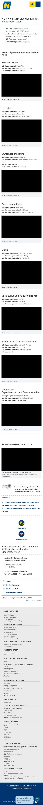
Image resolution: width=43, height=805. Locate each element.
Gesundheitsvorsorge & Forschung (13, 688)
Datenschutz (30, 786)
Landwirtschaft (8, 714)
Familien (6, 661)
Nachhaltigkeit (7, 732)
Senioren (6, 675)
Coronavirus (7, 683)
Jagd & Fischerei (8, 712)
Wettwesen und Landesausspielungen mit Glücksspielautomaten (21, 777)
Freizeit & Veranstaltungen (11, 653)
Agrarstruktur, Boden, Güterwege (13, 708)
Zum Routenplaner (13, 585)
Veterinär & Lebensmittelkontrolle (13, 717)
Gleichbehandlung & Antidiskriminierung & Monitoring (18, 664)
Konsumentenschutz (9, 670)
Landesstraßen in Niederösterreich (13, 748)
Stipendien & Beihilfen (9, 636)
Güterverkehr (7, 753)
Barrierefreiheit (14, 786)
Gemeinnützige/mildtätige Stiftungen (13, 621)
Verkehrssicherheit (9, 765)
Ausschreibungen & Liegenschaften (13, 773)
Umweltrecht (7, 736)
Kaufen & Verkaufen (9, 615)
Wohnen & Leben (8, 619)
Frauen (5, 663)
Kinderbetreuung (8, 668)
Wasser (5, 739)
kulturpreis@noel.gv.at (18, 572)
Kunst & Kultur (8, 702)
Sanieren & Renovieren (10, 617)
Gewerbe (6, 775)
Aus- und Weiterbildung (10, 627)
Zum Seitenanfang (35, 600)
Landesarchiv (7, 631)
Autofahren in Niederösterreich (12, 749)
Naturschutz (7, 734)
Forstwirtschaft (8, 710)
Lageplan (9, 581)
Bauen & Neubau (8, 614)
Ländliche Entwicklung (10, 715)
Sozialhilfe (6, 693)
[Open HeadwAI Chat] (37, 799)
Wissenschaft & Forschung (11, 638)
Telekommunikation (9, 646)
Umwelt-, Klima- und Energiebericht (13, 724)
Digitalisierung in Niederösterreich (13, 644)
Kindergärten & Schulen (10, 629)
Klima (5, 729)
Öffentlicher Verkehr (9, 761)
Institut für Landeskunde (10, 634)
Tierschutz (6, 677)
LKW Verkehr (7, 756)
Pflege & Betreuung (9, 690)
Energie (6, 727)
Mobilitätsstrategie (8, 760)
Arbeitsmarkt (7, 772)
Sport (5, 654)
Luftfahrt (6, 758)
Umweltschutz (7, 737)
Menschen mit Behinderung (11, 671)
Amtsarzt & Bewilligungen (10, 685)
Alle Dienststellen (13, 589)
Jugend (6, 666)
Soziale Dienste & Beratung (11, 692)
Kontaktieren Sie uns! (14, 592)
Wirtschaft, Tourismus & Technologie (13, 778)
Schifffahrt (6, 763)
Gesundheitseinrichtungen (11, 687)
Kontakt (27, 788)
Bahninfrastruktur (8, 751)
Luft (5, 731)
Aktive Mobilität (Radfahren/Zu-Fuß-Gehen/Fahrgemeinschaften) (21, 746)
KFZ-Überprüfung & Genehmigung (13, 755)
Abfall (5, 725)
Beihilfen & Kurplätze (9, 695)
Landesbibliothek (8, 633)
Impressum (17, 788)
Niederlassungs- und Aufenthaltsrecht (14, 673)
